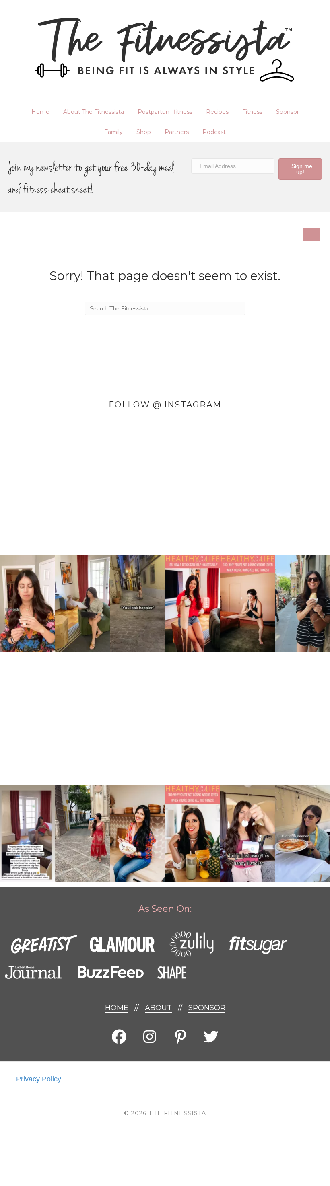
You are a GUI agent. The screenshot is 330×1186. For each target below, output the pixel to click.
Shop (143, 132)
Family (113, 132)
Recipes (217, 111)
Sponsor (287, 111)
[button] (300, 169)
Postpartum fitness (165, 111)
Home (40, 111)
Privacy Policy (38, 1079)
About (158, 1007)
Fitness (252, 111)
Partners (177, 132)
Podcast (214, 132)
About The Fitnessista (93, 111)
